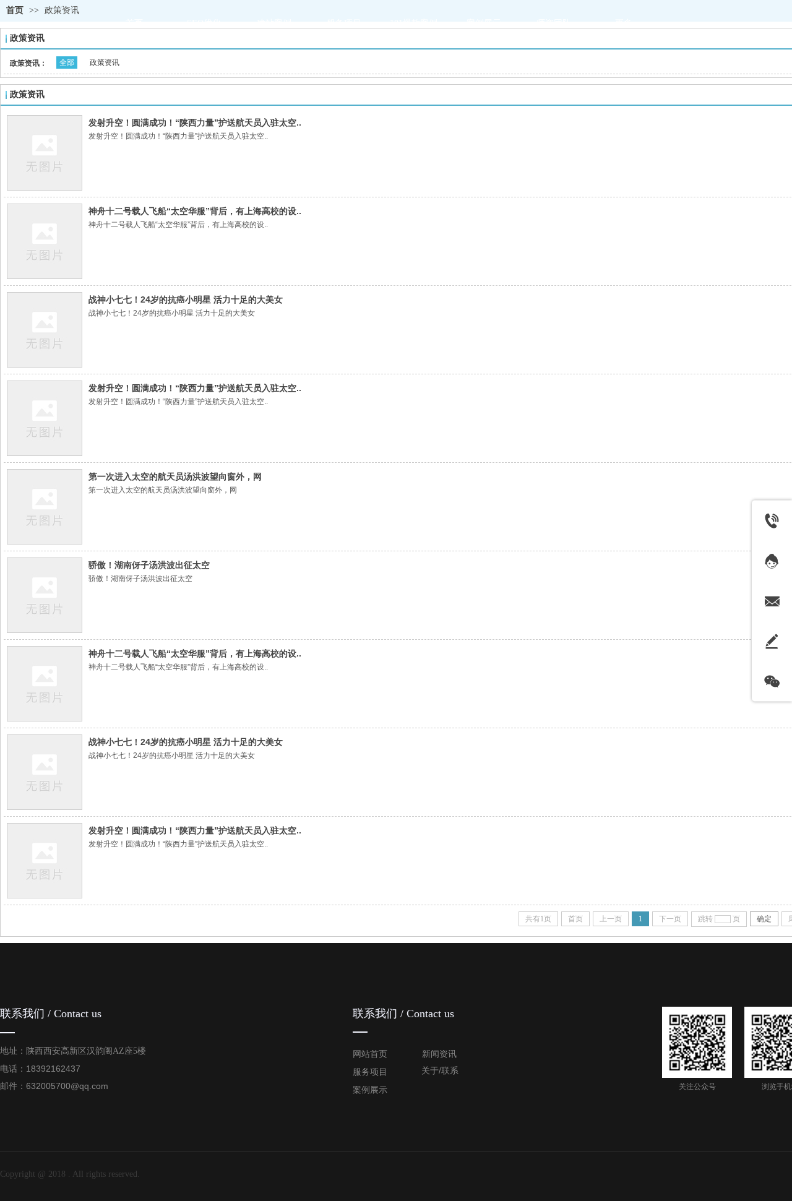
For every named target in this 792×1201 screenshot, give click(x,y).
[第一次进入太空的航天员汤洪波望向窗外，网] (44, 507)
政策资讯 (62, 10)
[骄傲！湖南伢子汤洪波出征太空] (44, 595)
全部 (66, 62)
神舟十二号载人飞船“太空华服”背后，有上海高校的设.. (194, 211)
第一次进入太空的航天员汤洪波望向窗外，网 (175, 476)
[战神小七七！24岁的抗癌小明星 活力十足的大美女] (44, 330)
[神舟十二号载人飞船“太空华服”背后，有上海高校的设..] (44, 241)
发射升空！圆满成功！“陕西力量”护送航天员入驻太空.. (194, 122)
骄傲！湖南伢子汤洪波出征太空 (149, 565)
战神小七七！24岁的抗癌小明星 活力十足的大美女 (185, 299)
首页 (15, 10)
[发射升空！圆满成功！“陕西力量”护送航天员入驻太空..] (44, 153)
